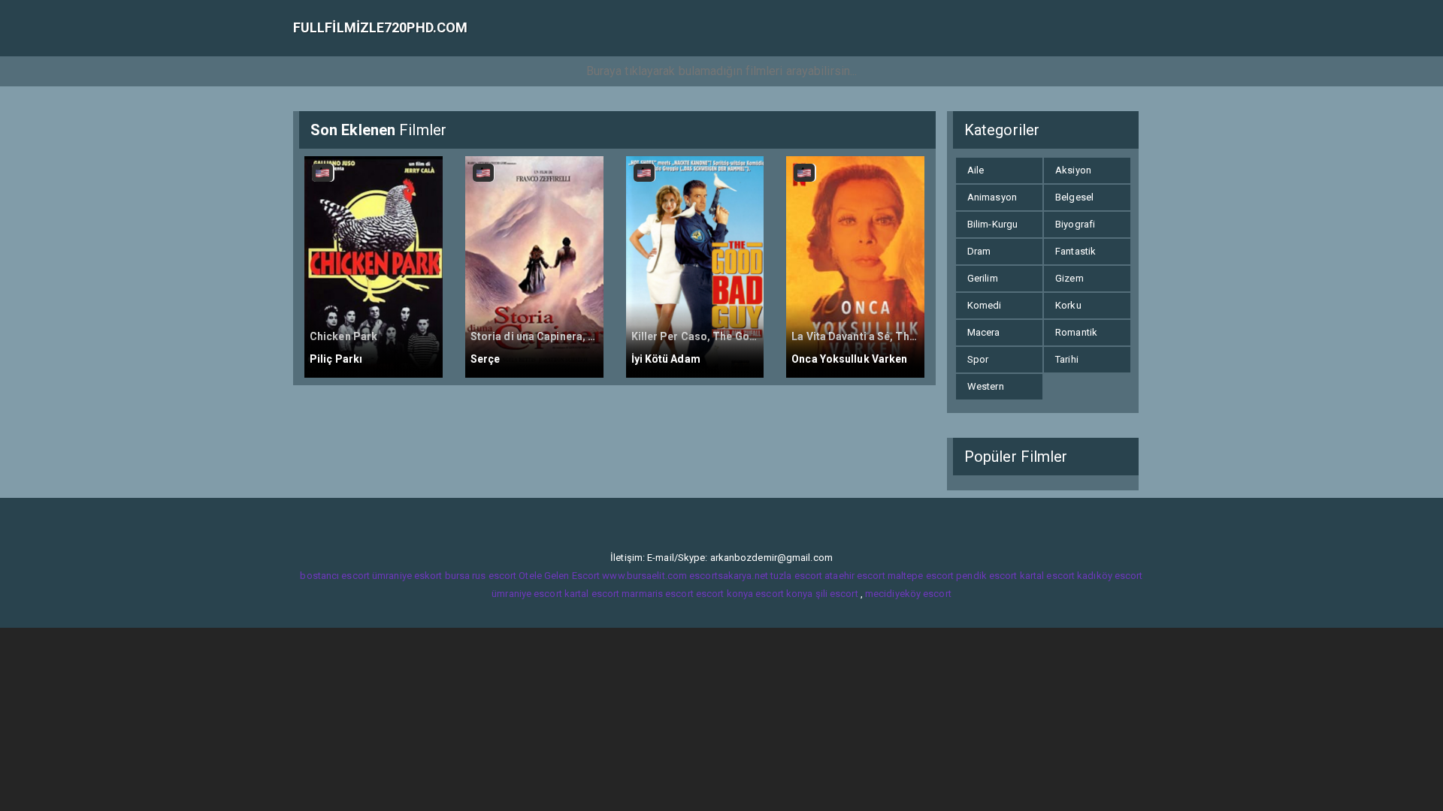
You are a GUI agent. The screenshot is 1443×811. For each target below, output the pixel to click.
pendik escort (986, 575)
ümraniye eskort (407, 575)
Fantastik (1075, 251)
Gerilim (982, 278)
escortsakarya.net (728, 575)
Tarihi (1066, 359)
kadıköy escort (1109, 575)
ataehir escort (854, 575)
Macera (983, 332)
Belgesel (1074, 197)
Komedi (984, 305)
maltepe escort (921, 575)
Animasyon (992, 197)
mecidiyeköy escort (908, 593)
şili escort (836, 593)
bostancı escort (335, 575)
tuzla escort (796, 575)
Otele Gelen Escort (559, 575)
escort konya (724, 593)
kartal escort (1047, 575)
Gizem (1069, 278)
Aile (975, 170)
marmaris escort (658, 593)
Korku (1068, 305)
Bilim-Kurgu (992, 224)
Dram (979, 251)
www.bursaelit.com (644, 575)
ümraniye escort (527, 593)
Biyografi (1075, 224)
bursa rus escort (481, 575)
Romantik (1076, 332)
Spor (977, 359)
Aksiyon (1073, 170)
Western (985, 386)
